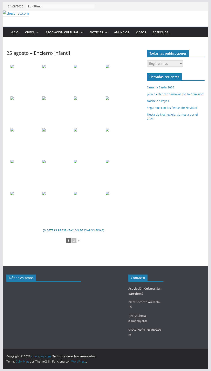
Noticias (96, 32)
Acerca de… (161, 32)
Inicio (14, 32)
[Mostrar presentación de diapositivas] (73, 230)
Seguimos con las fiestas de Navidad (172, 108)
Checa (30, 32)
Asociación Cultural (62, 32)
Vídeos (141, 32)
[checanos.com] (16, 13)
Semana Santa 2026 (160, 87)
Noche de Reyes (158, 101)
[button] (37, 32)
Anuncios (121, 32)
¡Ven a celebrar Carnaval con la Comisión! (175, 94)
